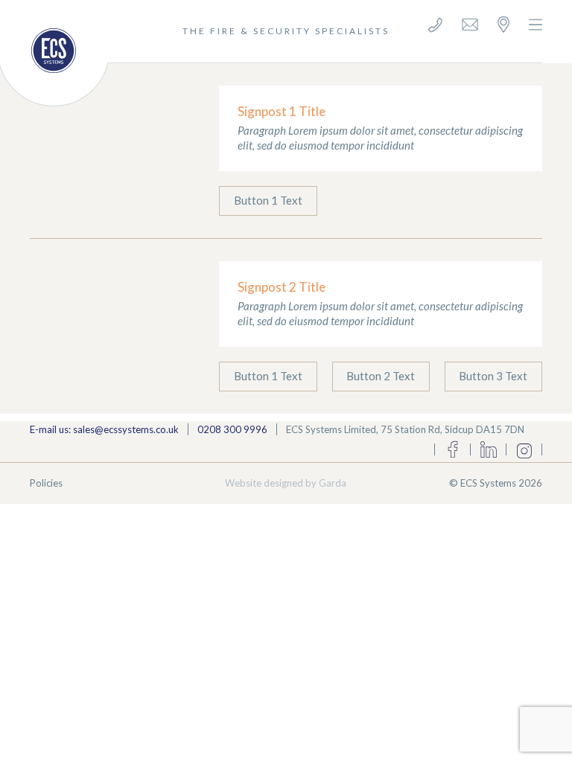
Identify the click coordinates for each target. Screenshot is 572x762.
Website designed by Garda (285, 483)
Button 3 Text (493, 375)
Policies (46, 483)
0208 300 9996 (232, 429)
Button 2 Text (380, 375)
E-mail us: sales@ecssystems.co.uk (104, 429)
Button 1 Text (268, 200)
